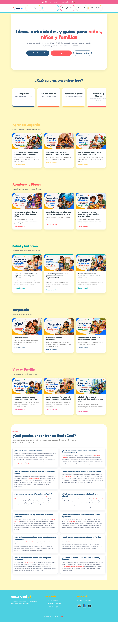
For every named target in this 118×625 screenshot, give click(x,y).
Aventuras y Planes (50, 8)
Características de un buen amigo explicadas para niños (25, 398)
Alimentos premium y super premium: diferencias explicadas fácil (57, 276)
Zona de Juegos (53, 607)
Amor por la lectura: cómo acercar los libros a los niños (57, 153)
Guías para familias (82, 53)
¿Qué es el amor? (21, 337)
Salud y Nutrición (67, 8)
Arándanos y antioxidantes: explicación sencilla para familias (25, 276)
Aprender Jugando (33, 8)
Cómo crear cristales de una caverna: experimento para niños (25, 214)
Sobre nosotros (53, 600)
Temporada (81, 8)
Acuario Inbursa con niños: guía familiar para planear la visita (58, 213)
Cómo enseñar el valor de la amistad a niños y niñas (89, 338)
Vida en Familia (95, 8)
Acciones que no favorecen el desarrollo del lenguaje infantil (58, 398)
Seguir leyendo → (20, 165)
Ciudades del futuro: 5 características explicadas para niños (90, 399)
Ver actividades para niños (38, 53)
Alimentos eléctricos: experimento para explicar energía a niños (88, 214)
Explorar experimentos (61, 53)
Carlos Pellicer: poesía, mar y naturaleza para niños (89, 153)
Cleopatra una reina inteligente (54, 338)
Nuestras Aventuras (54, 604)
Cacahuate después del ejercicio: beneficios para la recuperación (89, 276)
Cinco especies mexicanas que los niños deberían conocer (26, 153)
